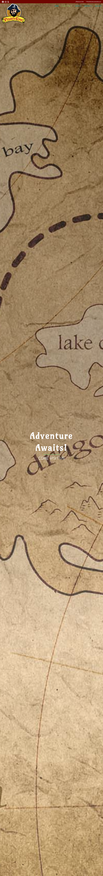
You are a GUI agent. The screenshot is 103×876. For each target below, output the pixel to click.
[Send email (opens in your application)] (10, 2)
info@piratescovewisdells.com (94, 1)
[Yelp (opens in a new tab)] (8, 2)
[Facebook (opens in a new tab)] (3, 2)
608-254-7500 (80, 1)
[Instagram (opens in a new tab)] (5, 2)
